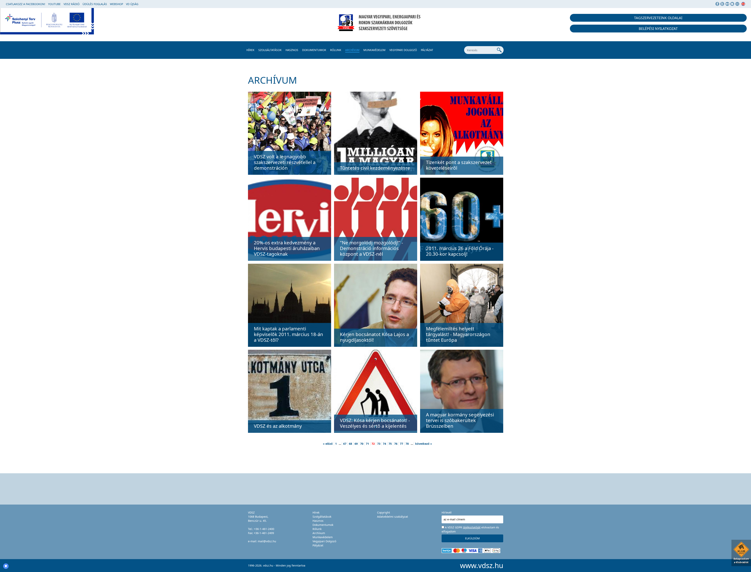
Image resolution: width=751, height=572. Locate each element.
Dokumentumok (314, 50)
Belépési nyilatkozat (658, 28)
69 (356, 444)
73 (378, 444)
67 (344, 444)
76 (395, 444)
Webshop (116, 4)
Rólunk (335, 50)
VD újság (132, 4)
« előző (328, 444)
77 (401, 444)
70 (361, 444)
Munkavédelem (374, 50)
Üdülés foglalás (95, 4)
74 (384, 444)
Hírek (250, 50)
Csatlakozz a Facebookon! (25, 4)
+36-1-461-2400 (264, 529)
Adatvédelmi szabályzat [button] (392, 516)
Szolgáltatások (270, 50)
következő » (423, 444)
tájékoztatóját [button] (472, 527)
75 (390, 444)
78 (407, 444)
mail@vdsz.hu (267, 541)
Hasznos (292, 50)
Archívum (352, 50)
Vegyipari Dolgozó (403, 50)
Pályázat (427, 50)
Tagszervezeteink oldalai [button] (658, 17)
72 (373, 444)
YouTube (54, 4)
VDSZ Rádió (72, 4)
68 (350, 444)
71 (367, 444)
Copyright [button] (383, 512)
